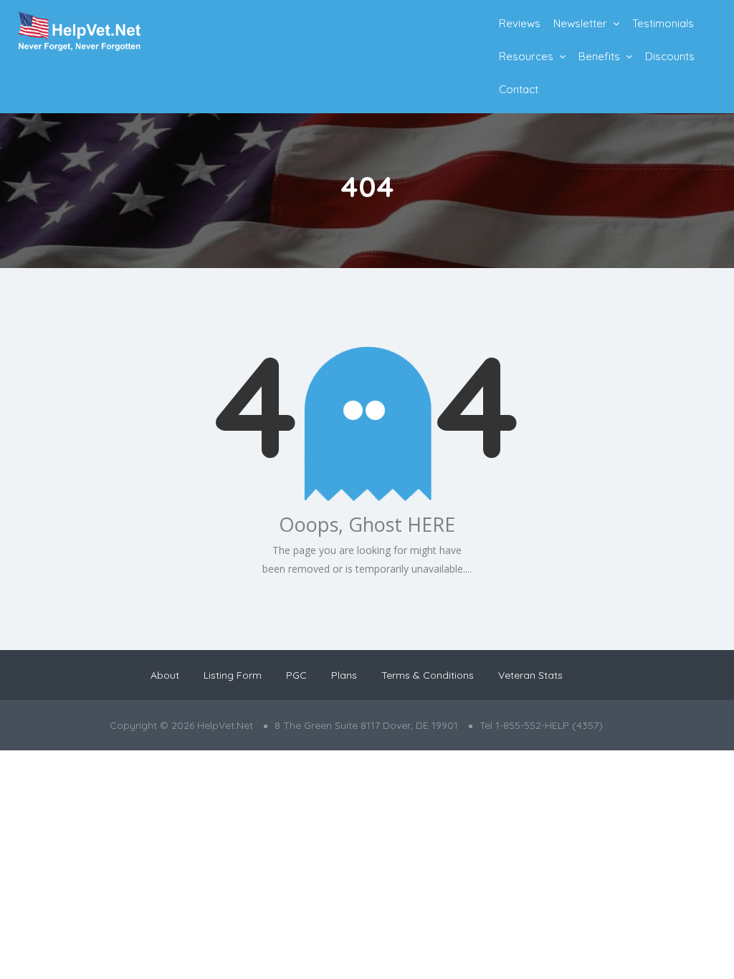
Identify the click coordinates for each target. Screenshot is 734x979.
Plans (344, 675)
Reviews (519, 23)
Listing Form (233, 675)
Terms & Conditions (427, 675)
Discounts (670, 56)
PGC (296, 675)
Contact (518, 89)
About (165, 675)
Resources (526, 56)
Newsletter (580, 23)
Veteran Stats (530, 675)
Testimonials (663, 23)
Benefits (599, 56)
